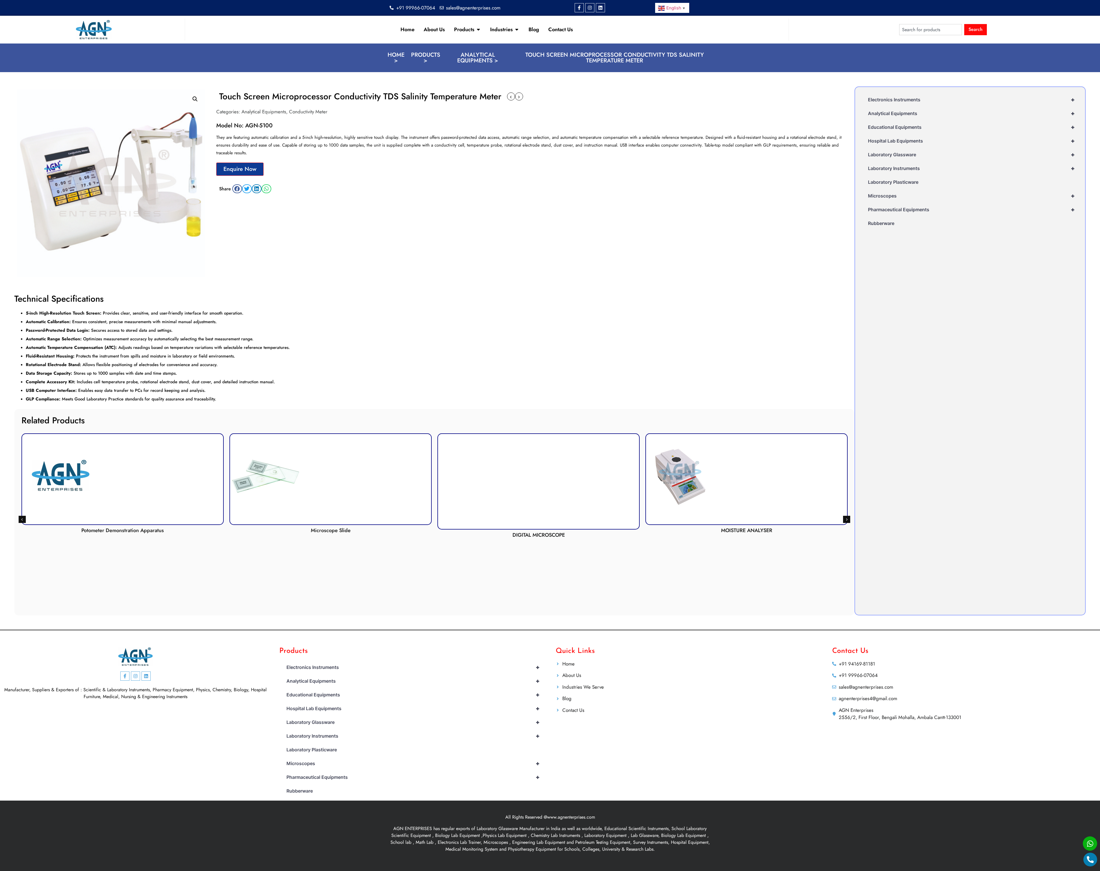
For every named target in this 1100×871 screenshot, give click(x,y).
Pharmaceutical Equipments (971, 209)
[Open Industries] (516, 29)
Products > (425, 58)
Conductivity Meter (308, 111)
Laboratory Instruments (971, 168)
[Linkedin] (600, 7)
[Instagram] (589, 7)
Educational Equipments (971, 127)
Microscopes (971, 195)
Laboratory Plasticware (893, 182)
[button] (195, 99)
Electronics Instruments (971, 99)
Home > (396, 58)
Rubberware (881, 223)
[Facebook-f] (579, 7)
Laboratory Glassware (971, 154)
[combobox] (930, 29)
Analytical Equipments (263, 111)
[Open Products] (478, 29)
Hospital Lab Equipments (971, 140)
